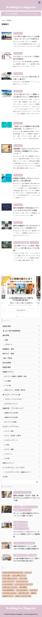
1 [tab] (17, 317)
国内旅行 (33, 64)
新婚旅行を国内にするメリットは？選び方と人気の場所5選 (26, 179)
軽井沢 (28, 260)
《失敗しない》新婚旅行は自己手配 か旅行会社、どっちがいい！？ (26, 127)
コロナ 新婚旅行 (21, 114)
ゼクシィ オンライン (8, 581)
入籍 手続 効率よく (22, 590)
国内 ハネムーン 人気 (33, 159)
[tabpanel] (21, 295)
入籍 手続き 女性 (23, 593)
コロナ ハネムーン (20, 193)
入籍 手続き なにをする (9, 593)
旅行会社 (35, 138)
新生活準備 (16, 134)
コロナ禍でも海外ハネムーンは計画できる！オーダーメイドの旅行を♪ (26, 37)
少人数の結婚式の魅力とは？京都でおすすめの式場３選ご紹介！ (26, 559)
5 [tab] (25, 317)
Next (38, 297)
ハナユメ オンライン (22, 581)
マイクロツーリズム (29, 66)
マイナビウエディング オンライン (24, 584)
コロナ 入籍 (6, 575)
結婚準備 (25, 131)
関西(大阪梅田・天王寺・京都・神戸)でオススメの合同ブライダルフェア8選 (21, 299)
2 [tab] (19, 317)
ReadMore (21, 310)
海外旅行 (31, 131)
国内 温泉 (32, 161)
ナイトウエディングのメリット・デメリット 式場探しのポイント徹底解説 (26, 534)
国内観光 (36, 62)
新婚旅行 (34, 41)
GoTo (28, 114)
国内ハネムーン (17, 66)
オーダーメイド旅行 (34, 46)
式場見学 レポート (8, 596)
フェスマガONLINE (7, 584)
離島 (19, 256)
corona (21, 109)
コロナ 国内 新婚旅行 (20, 102)
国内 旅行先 (22, 159)
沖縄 (19, 260)
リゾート (26, 258)
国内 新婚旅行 (21, 168)
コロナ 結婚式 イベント (19, 575)
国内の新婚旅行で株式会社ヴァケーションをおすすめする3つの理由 (26, 209)
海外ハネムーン (33, 44)
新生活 (36, 134)
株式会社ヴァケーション (28, 195)
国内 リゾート (17, 161)
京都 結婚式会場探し (8, 590)
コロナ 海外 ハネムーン (32, 99)
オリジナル (20, 258)
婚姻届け (34, 593)
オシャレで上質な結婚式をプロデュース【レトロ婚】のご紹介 (26, 514)
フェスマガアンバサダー (31, 14)
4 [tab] (23, 317)
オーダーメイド (25, 215)
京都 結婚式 (23, 587)
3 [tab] (21, 317)
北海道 (23, 260)
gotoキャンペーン (29, 109)
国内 (31, 215)
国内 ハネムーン (30, 168)
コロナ (31, 102)
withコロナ (28, 231)
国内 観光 (18, 163)
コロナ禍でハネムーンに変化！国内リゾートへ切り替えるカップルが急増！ (26, 248)
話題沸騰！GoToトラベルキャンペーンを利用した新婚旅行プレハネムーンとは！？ (26, 151)
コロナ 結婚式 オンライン (10, 578)
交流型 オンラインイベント (10, 587)
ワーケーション (35, 82)
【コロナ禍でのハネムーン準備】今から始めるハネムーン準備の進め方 (26, 95)
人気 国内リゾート (23, 188)
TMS (14, 44)
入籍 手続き (34, 590)
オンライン (28, 572)
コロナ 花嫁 (23, 578)
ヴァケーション (29, 253)
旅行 (38, 64)
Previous (3, 297)
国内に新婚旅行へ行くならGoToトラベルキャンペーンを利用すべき (26, 226)
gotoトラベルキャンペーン (25, 111)
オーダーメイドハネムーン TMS (25, 106)
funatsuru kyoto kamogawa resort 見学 (12, 572)
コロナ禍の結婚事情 (11, 14)
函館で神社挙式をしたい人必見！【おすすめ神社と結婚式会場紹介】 (26, 547)
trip (14, 64)
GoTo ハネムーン (29, 104)
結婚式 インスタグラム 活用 (23, 596)
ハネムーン (28, 41)
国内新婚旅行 (29, 62)
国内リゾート (26, 64)
